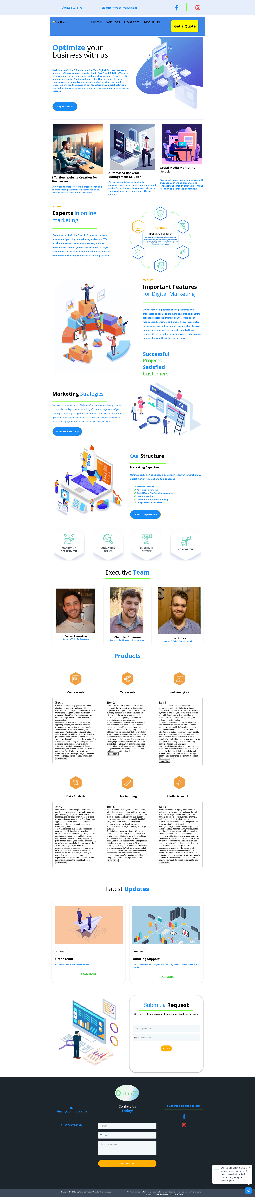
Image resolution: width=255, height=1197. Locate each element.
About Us (152, 22)
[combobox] (136, 1037)
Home (96, 22)
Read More (61, 758)
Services (113, 22)
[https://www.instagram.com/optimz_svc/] (197, 7)
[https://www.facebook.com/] (175, 7)
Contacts (132, 22)
